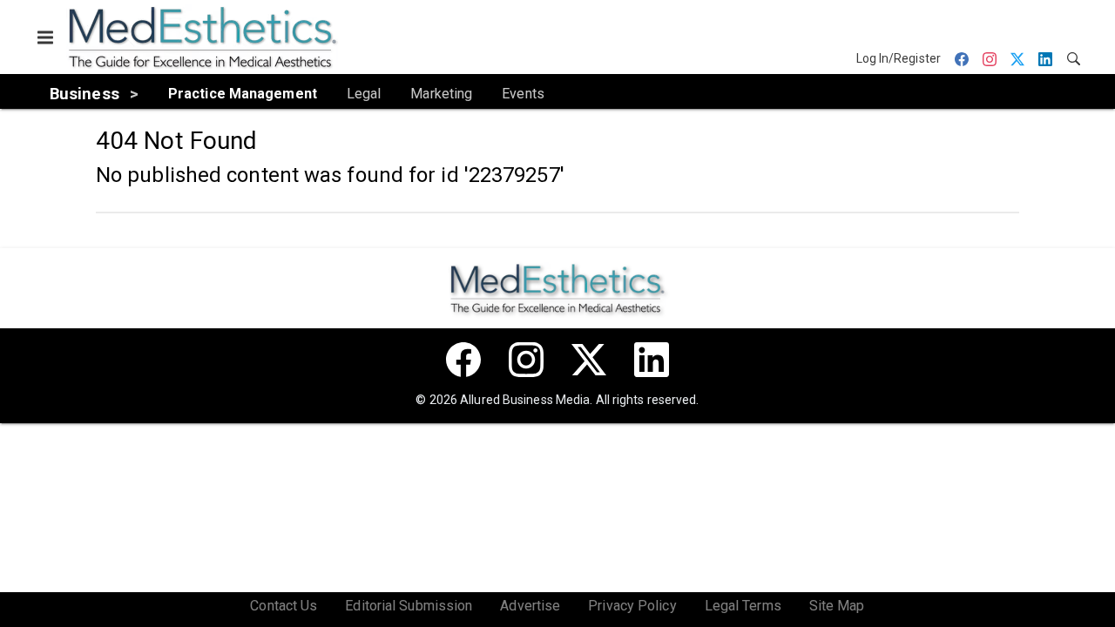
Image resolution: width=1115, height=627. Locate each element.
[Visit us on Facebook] (463, 359)
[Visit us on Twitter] (588, 359)
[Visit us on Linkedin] (651, 359)
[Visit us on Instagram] (526, 359)
